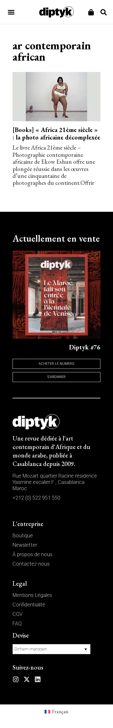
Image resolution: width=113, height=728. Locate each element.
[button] (11, 12)
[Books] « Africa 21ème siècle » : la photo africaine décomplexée (56, 133)
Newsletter (25, 545)
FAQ (17, 624)
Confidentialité (29, 605)
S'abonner (56, 377)
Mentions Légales (32, 595)
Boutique (23, 536)
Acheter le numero (56, 364)
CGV (18, 614)
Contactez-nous (31, 564)
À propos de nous (32, 554)
